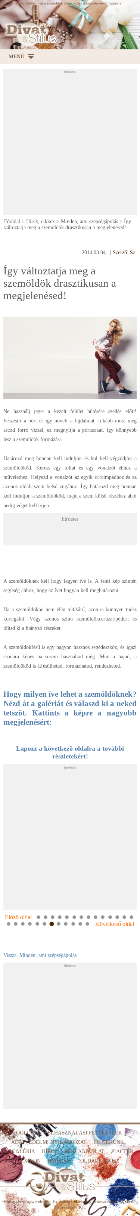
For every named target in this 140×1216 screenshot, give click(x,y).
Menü (16, 56)
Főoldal (12, 221)
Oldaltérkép (99, 1161)
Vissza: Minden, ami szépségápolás (40, 955)
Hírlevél (60, 1161)
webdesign (40, 1201)
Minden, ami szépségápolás (89, 221)
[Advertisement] (70, 144)
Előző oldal (18, 917)
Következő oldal (114, 924)
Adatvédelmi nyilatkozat (49, 1142)
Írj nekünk (108, 1142)
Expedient (61, 1201)
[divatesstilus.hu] (30, 34)
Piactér (122, 1151)
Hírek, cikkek (40, 221)
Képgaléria (18, 1151)
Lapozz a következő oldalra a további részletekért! (70, 752)
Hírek (50, 1151)
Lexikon (29, 1161)
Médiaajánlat (85, 1151)
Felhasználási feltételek (83, 1133)
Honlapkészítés (15, 1201)
